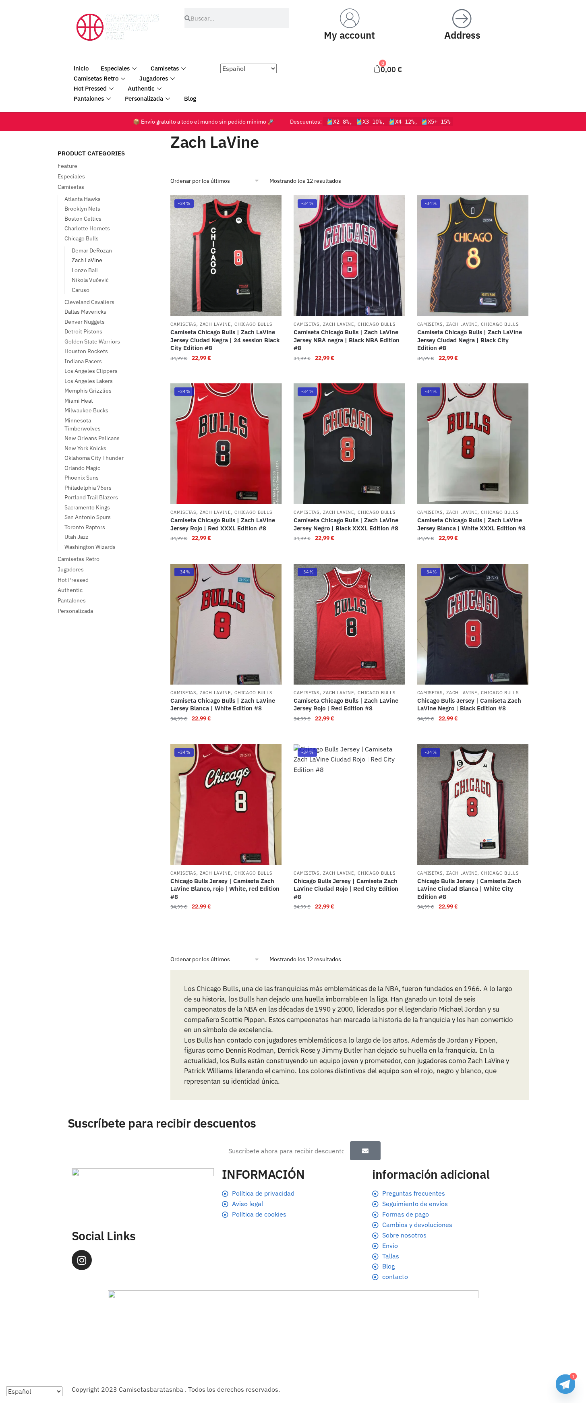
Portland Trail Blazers (91, 497)
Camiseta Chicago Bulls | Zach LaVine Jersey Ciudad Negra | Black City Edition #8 (469, 340)
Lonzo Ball (85, 270)
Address (462, 35)
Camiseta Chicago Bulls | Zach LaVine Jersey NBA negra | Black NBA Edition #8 (347, 340)
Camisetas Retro (96, 78)
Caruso (80, 290)
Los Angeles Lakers (88, 381)
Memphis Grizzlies (88, 390)
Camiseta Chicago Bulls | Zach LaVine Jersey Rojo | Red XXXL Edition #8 (222, 524)
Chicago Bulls (253, 324)
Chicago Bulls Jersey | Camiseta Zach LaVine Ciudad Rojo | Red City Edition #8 (346, 888)
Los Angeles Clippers (91, 371)
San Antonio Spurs (87, 517)
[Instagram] (82, 1260)
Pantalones (89, 98)
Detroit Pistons (83, 331)
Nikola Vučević (90, 279)
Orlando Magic (82, 468)
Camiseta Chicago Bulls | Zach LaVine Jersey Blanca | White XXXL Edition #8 (471, 524)
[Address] (462, 18)
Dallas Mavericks (85, 311)
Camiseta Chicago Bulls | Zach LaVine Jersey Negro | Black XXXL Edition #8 (346, 524)
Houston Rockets (86, 351)
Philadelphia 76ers (88, 487)
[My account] (350, 18)
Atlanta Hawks (82, 199)
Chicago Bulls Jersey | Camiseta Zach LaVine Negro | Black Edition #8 (469, 704)
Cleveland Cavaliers (89, 302)
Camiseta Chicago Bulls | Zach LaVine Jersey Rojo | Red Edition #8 (346, 704)
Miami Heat (78, 400)
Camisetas (165, 68)
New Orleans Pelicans (92, 438)
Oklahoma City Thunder (94, 457)
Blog (190, 98)
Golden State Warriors (92, 341)
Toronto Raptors (84, 527)
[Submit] (365, 1150)
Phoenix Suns (81, 477)
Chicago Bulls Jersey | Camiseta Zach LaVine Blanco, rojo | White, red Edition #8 (225, 888)
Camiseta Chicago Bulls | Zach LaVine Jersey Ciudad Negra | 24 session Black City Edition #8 (225, 340)
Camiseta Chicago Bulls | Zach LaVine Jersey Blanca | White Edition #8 (222, 704)
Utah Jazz (76, 536)
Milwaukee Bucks (86, 410)
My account (349, 35)
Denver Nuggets (84, 321)
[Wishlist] (269, 207)
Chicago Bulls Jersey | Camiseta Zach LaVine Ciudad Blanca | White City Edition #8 (469, 888)
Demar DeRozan (92, 250)
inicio (81, 68)
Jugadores (153, 78)
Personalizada (144, 98)
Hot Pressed (90, 88)
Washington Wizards (90, 546)
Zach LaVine (215, 324)
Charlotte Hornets (87, 228)
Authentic (141, 88)
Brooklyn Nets (82, 208)
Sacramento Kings (87, 507)
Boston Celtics (82, 218)
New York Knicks (85, 448)
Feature (67, 166)
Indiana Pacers (83, 361)
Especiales (115, 68)
